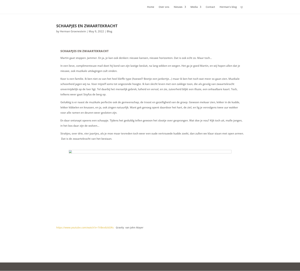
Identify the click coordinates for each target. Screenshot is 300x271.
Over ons (164, 7)
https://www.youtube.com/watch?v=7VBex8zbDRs (85, 227)
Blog (109, 31)
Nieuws (178, 7)
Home (150, 7)
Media (194, 7)
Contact (210, 7)
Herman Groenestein (73, 31)
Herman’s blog (228, 7)
